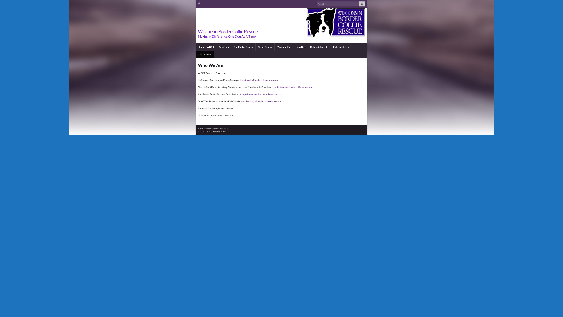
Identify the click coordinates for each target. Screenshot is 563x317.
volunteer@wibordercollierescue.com (293, 87)
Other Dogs (264, 46)
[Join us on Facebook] (199, 3)
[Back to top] (556, 310)
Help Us (300, 46)
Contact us (204, 54)
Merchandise (284, 46)
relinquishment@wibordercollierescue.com (260, 94)
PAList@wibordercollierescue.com (263, 101)
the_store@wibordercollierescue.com (259, 80)
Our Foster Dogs (242, 46)
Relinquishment (319, 46)
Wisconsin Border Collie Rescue (228, 31)
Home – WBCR (206, 46)
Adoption (223, 46)
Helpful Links (340, 46)
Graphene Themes (218, 131)
